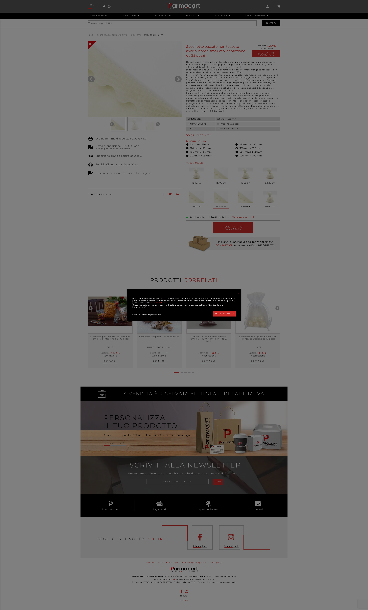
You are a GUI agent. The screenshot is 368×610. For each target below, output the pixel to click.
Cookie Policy (158, 303)
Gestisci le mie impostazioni (146, 315)
